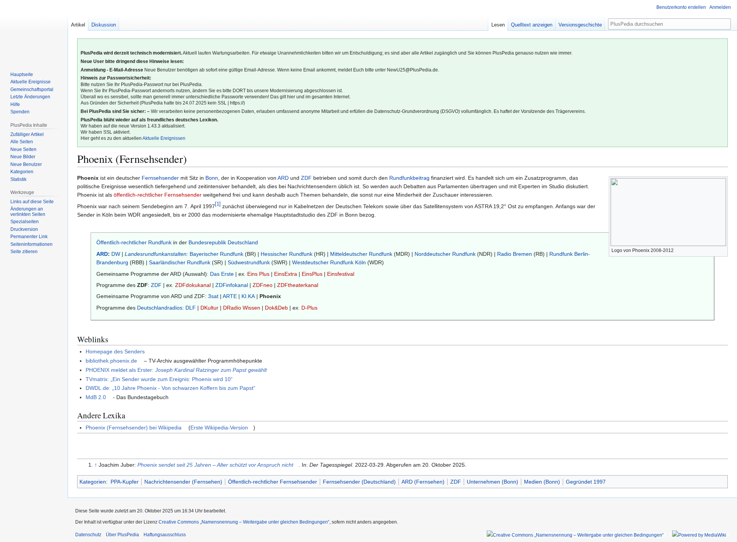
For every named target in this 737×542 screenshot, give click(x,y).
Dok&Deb (276, 308)
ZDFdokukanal (193, 285)
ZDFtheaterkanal (297, 285)
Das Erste (222, 274)
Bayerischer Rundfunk (216, 254)
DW (115, 254)
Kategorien (92, 482)
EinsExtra (285, 274)
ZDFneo (263, 285)
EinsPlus (312, 274)
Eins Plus (258, 274)
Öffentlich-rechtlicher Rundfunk (134, 242)
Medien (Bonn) (542, 482)
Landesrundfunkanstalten (156, 254)
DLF (190, 308)
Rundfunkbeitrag (409, 178)
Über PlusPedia (122, 534)
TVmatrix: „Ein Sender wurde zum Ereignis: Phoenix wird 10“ (159, 379)
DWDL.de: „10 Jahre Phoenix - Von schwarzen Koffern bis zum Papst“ (170, 388)
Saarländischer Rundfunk (179, 262)
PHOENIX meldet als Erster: (176, 370)
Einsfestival (340, 274)
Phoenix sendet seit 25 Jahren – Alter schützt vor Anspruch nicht (215, 465)
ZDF (306, 178)
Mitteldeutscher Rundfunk (361, 254)
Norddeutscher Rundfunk (445, 254)
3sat (213, 296)
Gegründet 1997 (586, 482)
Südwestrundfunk (249, 262)
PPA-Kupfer (125, 482)
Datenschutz (88, 534)
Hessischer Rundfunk (286, 254)
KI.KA (248, 296)
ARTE (230, 296)
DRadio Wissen (241, 308)
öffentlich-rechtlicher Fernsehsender (158, 195)
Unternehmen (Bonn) (492, 482)
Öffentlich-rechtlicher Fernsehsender (272, 482)
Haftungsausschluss (165, 534)
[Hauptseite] (33, 30)
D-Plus (309, 308)
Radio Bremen (514, 254)
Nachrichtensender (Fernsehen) (183, 482)
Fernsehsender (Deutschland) (359, 482)
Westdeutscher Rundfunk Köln (329, 262)
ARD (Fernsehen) (423, 482)
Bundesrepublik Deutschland (223, 242)
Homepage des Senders (115, 351)
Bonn (211, 178)
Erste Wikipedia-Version (219, 427)
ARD (283, 178)
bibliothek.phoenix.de (111, 361)
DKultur (209, 308)
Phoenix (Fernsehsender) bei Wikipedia (134, 427)
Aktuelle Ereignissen (163, 138)
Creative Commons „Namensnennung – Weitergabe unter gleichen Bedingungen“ (244, 522)
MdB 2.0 (96, 397)
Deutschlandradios (159, 308)
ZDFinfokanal (231, 285)
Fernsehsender (160, 178)
